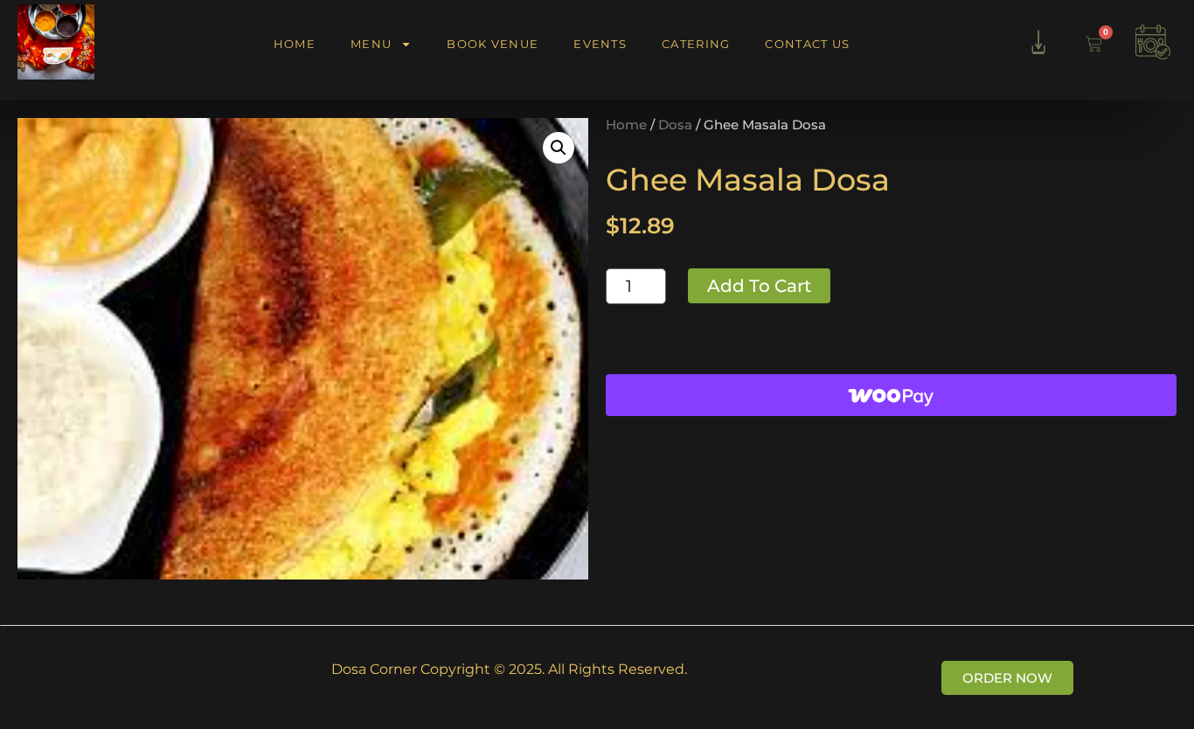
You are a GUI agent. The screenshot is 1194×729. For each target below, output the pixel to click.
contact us (807, 44)
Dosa (675, 125)
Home (626, 125)
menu (371, 44)
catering (696, 44)
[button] (558, 147)
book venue (492, 44)
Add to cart (759, 285)
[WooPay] (891, 395)
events (600, 44)
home (295, 44)
